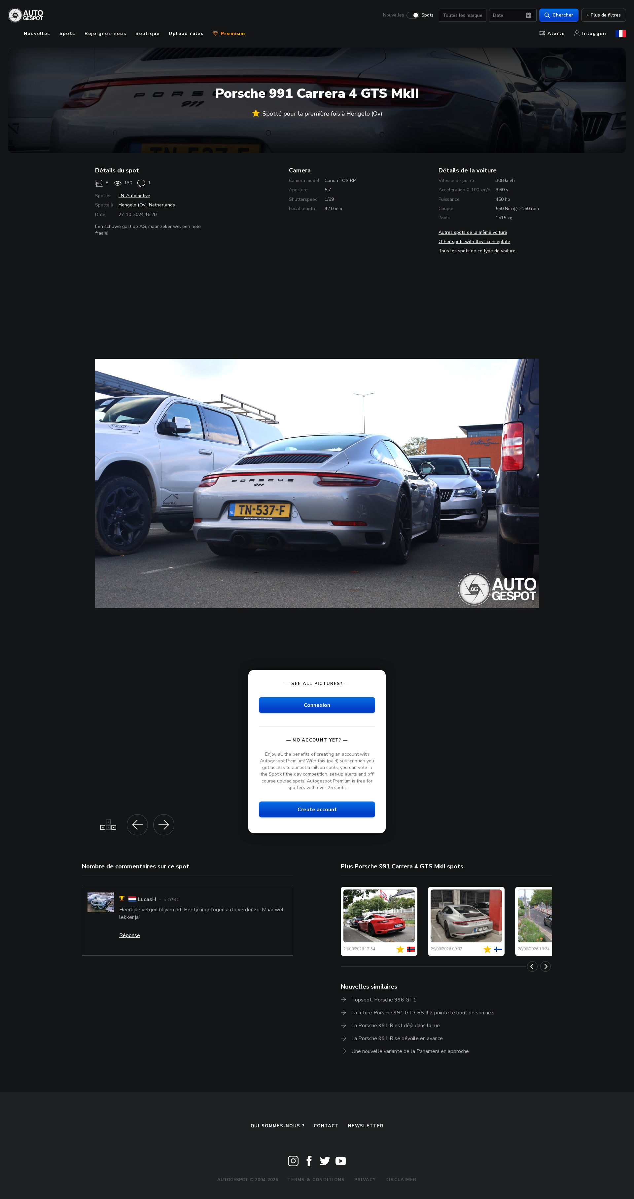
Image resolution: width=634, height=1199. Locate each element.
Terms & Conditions (316, 1180)
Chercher (562, 15)
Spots (427, 15)
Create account (317, 809)
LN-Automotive (134, 196)
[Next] (545, 966)
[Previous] (532, 966)
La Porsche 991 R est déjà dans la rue (395, 1025)
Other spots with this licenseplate (474, 241)
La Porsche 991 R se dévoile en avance (397, 1038)
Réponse (129, 935)
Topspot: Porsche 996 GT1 (383, 999)
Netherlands (162, 205)
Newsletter (365, 1126)
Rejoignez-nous (105, 33)
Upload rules (186, 33)
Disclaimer (401, 1180)
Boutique (147, 33)
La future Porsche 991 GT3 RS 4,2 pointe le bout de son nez (422, 1012)
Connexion (317, 704)
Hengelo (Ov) (133, 205)
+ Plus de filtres (603, 15)
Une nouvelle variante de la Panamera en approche (410, 1051)
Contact (326, 1126)
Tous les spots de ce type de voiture (477, 251)
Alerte (556, 33)
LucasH (147, 899)
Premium (232, 33)
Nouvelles (393, 15)
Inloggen (594, 33)
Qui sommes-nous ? (277, 1126)
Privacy (365, 1180)
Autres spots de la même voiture (473, 232)
